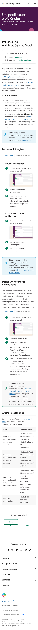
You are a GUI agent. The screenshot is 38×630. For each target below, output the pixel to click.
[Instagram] (12, 550)
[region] (19, 466)
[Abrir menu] (35, 3)
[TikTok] (30, 550)
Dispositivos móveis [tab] (23, 156)
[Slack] (17, 596)
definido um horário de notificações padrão (20, 391)
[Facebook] (17, 550)
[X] (21, 550)
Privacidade (6, 606)
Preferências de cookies (10, 610)
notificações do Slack (10, 77)
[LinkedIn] (8, 550)
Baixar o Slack (7, 601)
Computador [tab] (8, 156)
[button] (11, 522)
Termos (15, 606)
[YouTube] (26, 550)
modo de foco (26, 140)
